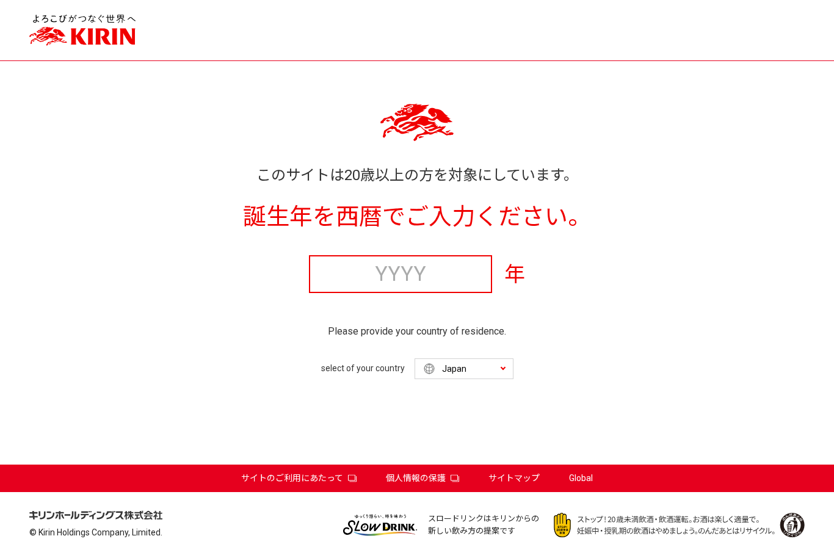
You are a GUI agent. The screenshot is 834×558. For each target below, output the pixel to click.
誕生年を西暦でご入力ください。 (417, 216)
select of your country (363, 368)
